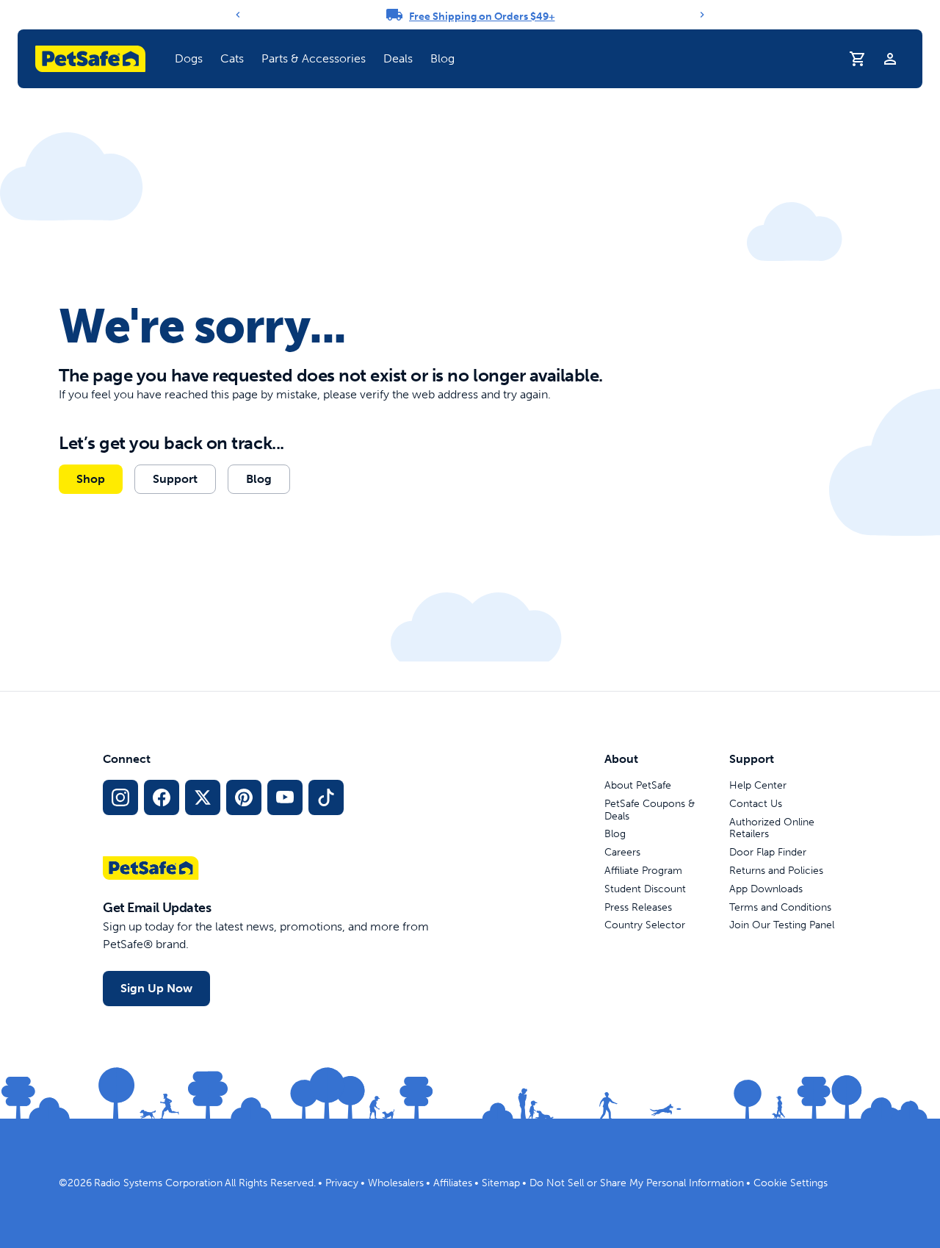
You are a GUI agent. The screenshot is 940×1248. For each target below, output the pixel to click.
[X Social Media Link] (202, 797)
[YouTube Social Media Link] (285, 797)
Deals (398, 58)
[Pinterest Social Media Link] (243, 797)
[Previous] (238, 15)
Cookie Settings (790, 1183)
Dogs (189, 58)
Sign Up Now (156, 988)
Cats (232, 58)
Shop (90, 479)
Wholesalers (396, 1183)
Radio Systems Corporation (158, 1183)
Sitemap (501, 1183)
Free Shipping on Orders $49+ (482, 16)
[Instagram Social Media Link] (120, 797)
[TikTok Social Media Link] (326, 797)
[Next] (702, 15)
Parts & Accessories (313, 58)
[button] (189, 58)
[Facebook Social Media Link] (161, 797)
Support (175, 479)
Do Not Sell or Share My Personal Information (636, 1183)
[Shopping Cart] (857, 58)
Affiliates (452, 1183)
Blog (442, 58)
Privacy (341, 1183)
